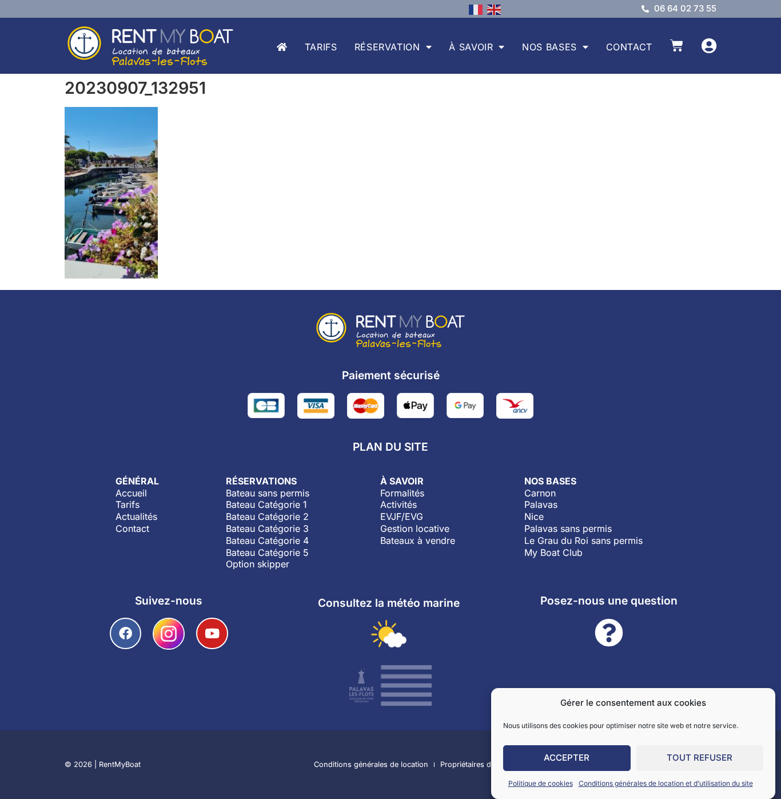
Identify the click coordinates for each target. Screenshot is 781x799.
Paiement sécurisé (391, 375)
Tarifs (321, 47)
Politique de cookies (540, 783)
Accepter (566, 758)
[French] (478, 8)
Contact (629, 47)
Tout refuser (699, 758)
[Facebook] (125, 633)
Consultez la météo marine (389, 603)
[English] (496, 8)
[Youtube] (212, 633)
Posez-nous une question (609, 600)
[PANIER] (677, 45)
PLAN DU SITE (390, 447)
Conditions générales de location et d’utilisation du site (666, 783)
